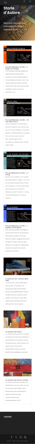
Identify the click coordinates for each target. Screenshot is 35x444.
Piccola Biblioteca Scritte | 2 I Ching (16, 174)
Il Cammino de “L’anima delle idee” (16, 280)
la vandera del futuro (13, 332)
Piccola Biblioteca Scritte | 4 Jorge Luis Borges (16, 68)
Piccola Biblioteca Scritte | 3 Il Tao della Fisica (17, 121)
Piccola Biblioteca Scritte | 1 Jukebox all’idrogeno (16, 227)
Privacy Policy (7, 416)
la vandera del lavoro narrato (16, 380)
